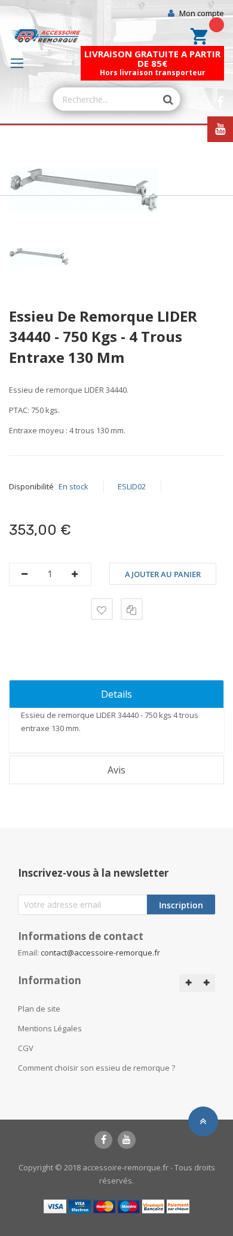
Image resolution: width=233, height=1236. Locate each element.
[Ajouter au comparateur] (132, 609)
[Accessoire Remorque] (45, 36)
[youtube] (127, 1140)
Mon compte (201, 13)
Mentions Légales (50, 1028)
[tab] (116, 694)
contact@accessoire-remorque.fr (100, 952)
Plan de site (39, 1008)
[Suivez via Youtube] (220, 129)
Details (116, 694)
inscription (181, 905)
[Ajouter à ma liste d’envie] (102, 609)
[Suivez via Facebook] (220, 102)
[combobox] (105, 99)
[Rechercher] (162, 100)
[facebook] (103, 1140)
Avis (116, 769)
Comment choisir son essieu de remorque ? (96, 1067)
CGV (25, 1048)
